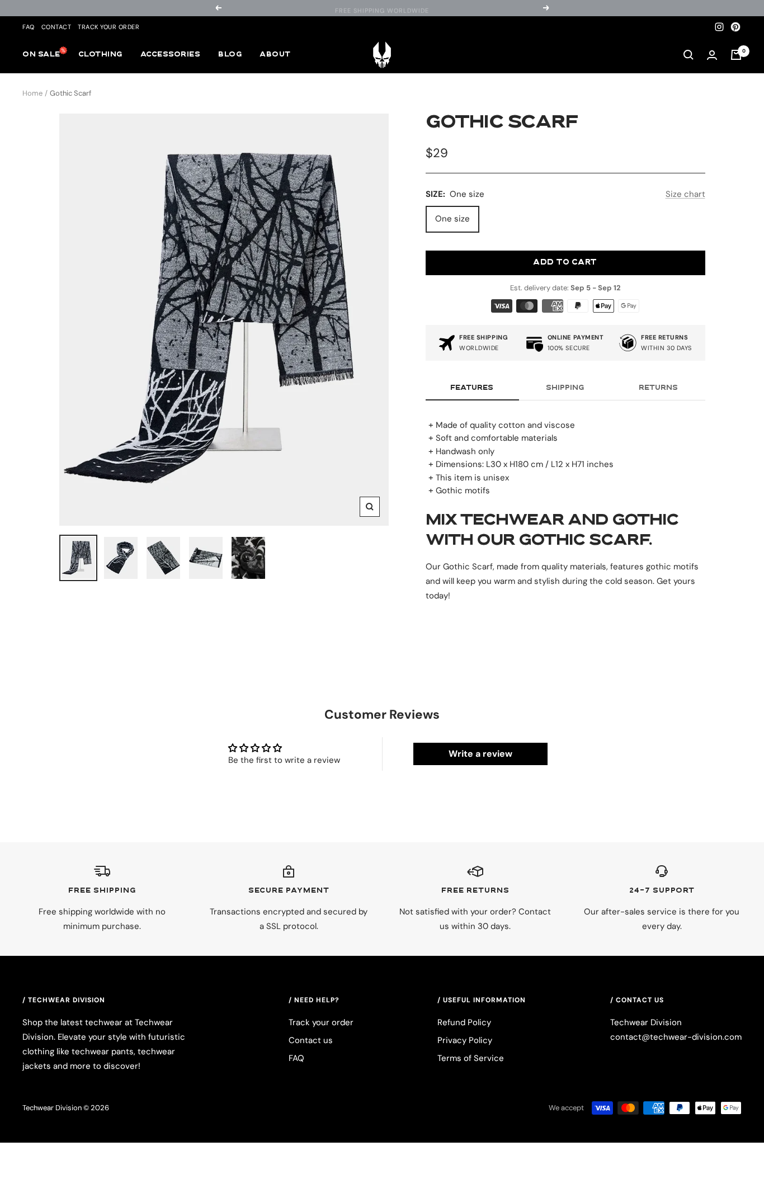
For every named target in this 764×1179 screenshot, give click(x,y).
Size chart (685, 194)
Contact (56, 27)
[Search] (688, 55)
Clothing (100, 54)
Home (32, 93)
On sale (41, 54)
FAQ (28, 27)
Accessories (170, 54)
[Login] (712, 55)
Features (471, 388)
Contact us (311, 1040)
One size (452, 218)
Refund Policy (464, 1022)
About (275, 54)
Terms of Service (470, 1058)
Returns (658, 388)
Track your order (108, 27)
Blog (230, 54)
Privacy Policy (464, 1040)
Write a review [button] (480, 754)
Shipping (565, 388)
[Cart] (736, 55)
